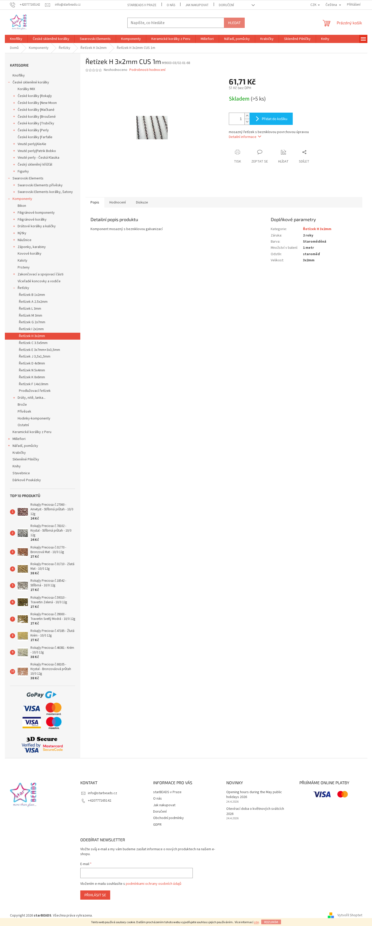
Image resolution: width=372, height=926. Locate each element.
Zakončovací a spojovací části (40, 274)
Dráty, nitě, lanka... (32, 397)
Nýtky (22, 233)
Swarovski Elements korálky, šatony (45, 192)
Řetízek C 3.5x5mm (33, 343)
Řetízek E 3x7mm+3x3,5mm (39, 349)
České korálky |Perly (33, 130)
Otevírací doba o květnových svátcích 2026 (255, 811)
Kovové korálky (29, 253)
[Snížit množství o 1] (247, 122)
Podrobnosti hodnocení (147, 70)
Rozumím (271, 922)
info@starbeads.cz (102, 793)
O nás (171, 5)
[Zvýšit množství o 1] (247, 116)
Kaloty (22, 260)
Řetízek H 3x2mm (32, 336)
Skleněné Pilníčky (26, 459)
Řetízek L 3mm (30, 308)
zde (256, 922)
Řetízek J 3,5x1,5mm (34, 356)
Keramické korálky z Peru (32, 432)
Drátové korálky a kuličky (37, 226)
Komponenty (22, 198)
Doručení (226, 5)
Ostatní (23, 425)
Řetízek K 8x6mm (32, 377)
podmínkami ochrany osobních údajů (153, 883)
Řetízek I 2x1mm (31, 329)
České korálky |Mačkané (36, 109)
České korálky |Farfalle (35, 137)
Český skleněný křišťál (35, 164)
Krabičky (19, 452)
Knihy (17, 466)
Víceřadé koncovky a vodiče (39, 281)
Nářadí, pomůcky (25, 445)
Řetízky (23, 287)
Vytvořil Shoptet (349, 915)
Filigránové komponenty (36, 212)
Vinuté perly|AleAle (32, 144)
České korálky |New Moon (37, 102)
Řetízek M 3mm (30, 315)
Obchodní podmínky (168, 818)
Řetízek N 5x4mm (32, 370)
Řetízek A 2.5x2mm (33, 301)
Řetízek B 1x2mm (32, 294)
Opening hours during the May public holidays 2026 (254, 795)
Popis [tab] (95, 202)
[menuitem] (16, 39)
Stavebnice (21, 473)
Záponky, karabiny (32, 247)
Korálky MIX (26, 89)
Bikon (22, 205)
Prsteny (24, 267)
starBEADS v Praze (141, 5)
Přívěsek (24, 411)
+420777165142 (99, 800)
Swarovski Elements (28, 178)
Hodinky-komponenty (34, 418)
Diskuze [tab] (142, 202)
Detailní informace (242, 136)
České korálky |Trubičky (36, 123)
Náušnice (24, 240)
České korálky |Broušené (37, 116)
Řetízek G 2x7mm (32, 322)
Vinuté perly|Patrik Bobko (37, 151)
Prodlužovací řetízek (35, 390)
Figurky (23, 171)
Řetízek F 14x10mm (33, 384)
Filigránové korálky (32, 219)
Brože (22, 404)
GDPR (157, 824)
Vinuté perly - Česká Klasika (38, 157)
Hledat (234, 22)
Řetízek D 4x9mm (32, 363)
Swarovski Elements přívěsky (40, 185)
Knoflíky (19, 75)
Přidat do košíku (274, 118)
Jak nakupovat (197, 5)
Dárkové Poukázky (27, 480)
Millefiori (19, 439)
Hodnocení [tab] (117, 202)
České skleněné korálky (31, 82)
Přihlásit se (95, 895)
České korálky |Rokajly (35, 96)
